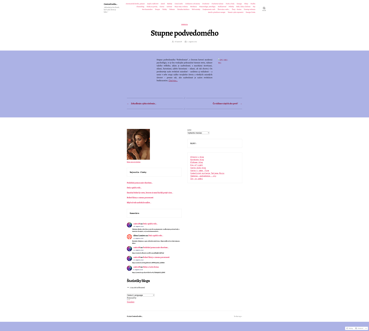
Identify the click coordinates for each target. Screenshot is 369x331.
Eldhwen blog (196, 162)
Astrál (163, 4)
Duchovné (205, 4)
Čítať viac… (173, 80)
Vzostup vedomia (249, 9)
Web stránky (196, 9)
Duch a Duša (230, 4)
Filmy (246, 4)
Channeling (140, 7)
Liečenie (169, 7)
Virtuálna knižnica (183, 9)
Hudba (253, 4)
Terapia (157, 9)
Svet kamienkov (147, 9)
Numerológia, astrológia (207, 7)
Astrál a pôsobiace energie (216, 12)
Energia (239, 4)
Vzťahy (164, 9)
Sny (254, 7)
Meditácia (193, 7)
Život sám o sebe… (224, 9)
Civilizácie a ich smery (192, 4)
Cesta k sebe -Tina (199, 170)
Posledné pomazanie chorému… (140, 182)
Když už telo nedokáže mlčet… (139, 202)
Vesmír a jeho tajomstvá (235, 12)
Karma (162, 7)
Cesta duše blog (198, 168)
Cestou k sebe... (110, 4)
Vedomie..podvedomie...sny (203, 176)
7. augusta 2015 (192, 42)
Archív (189, 130)
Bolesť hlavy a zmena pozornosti (140, 197)
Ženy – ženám (236, 9)
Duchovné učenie (217, 4)
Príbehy (231, 7)
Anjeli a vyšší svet (152, 4)
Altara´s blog (197, 157)
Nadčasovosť (222, 7)
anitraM (179, 42)
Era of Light (196, 165)
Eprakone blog (197, 160)
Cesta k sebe (179, 4)
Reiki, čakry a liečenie (243, 7)
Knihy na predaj (152, 7)
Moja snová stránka (133, 162)
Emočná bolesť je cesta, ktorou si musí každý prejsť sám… (150, 192)
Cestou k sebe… (137, 316)
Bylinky (169, 4)
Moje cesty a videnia (181, 7)
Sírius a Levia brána (151, 267)
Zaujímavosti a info (209, 9)
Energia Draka (250, 12)
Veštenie (172, 9)
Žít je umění (196, 179)
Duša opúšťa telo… (134, 187)
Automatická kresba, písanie (135, 4)
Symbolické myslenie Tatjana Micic (207, 173)
